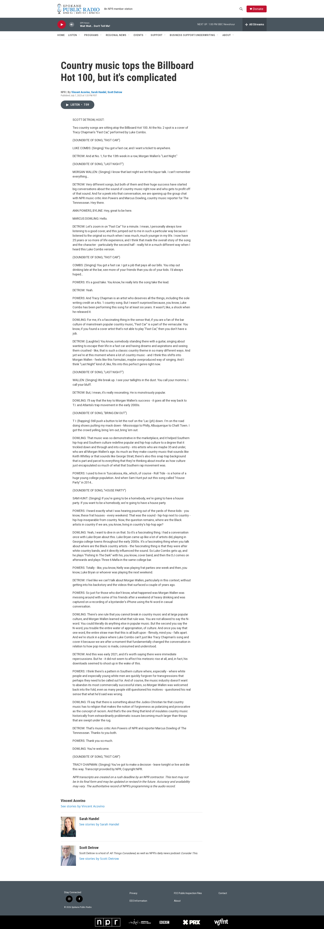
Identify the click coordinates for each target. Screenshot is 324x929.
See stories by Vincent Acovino (83, 806)
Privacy (133, 893)
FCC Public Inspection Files (188, 893)
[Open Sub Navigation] (79, 35)
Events (138, 35)
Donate (258, 9)
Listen (72, 35)
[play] (61, 25)
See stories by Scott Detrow (99, 859)
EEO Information (138, 901)
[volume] (72, 24)
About (226, 35)
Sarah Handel (98, 92)
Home (61, 35)
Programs (91, 35)
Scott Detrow (114, 92)
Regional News (116, 35)
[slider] (77, 24)
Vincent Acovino (80, 92)
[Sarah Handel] (68, 827)
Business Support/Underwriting (192, 35)
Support (157, 35)
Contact (223, 893)
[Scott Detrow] (68, 856)
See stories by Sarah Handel (99, 824)
